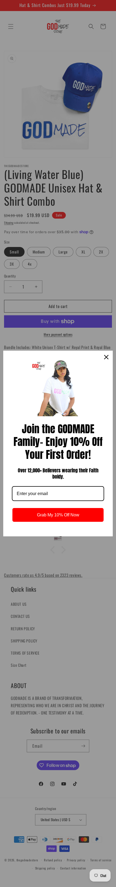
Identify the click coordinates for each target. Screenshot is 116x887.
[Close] (106, 357)
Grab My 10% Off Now (58, 515)
